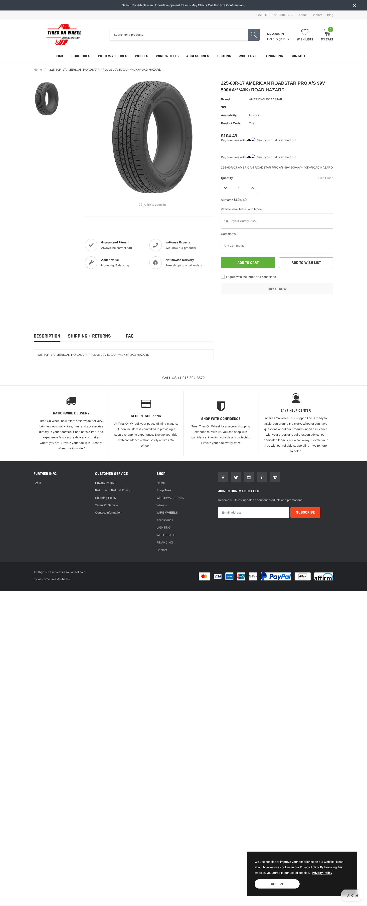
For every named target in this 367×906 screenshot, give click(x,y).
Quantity (227, 178)
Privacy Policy (104, 483)
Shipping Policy (105, 498)
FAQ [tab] (130, 336)
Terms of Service (106, 505)
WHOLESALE (248, 56)
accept (277, 884)
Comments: (228, 234)
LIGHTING (224, 56)
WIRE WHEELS (167, 56)
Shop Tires (80, 56)
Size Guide (325, 178)
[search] (254, 35)
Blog (330, 14)
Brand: (226, 99)
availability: (229, 115)
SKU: (224, 107)
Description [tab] (47, 336)
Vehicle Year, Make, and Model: (242, 209)
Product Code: (231, 123)
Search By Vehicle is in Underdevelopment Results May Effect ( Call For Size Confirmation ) (183, 5)
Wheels (141, 56)
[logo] (61, 34)
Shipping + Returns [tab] (89, 336)
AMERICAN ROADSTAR (265, 99)
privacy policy (322, 873)
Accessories (197, 56)
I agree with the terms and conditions (250, 277)
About (303, 14)
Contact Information (108, 512)
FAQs (37, 483)
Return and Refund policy (112, 490)
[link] (47, 98)
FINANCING (274, 56)
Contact (317, 14)
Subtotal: (227, 200)
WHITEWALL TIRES (112, 56)
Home (59, 56)
